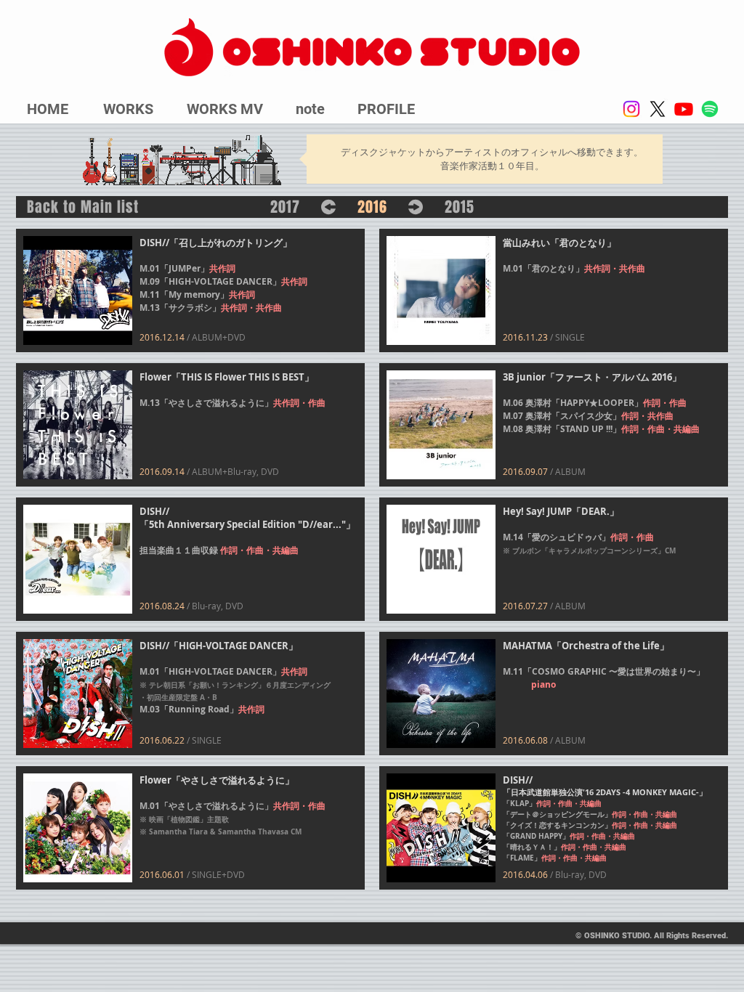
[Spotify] (710, 109)
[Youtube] (684, 109)
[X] (657, 109)
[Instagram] (631, 109)
